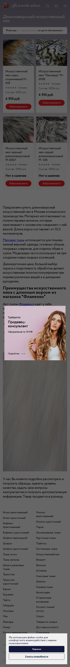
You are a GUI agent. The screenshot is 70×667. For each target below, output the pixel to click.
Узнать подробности (36, 656)
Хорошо (36, 649)
